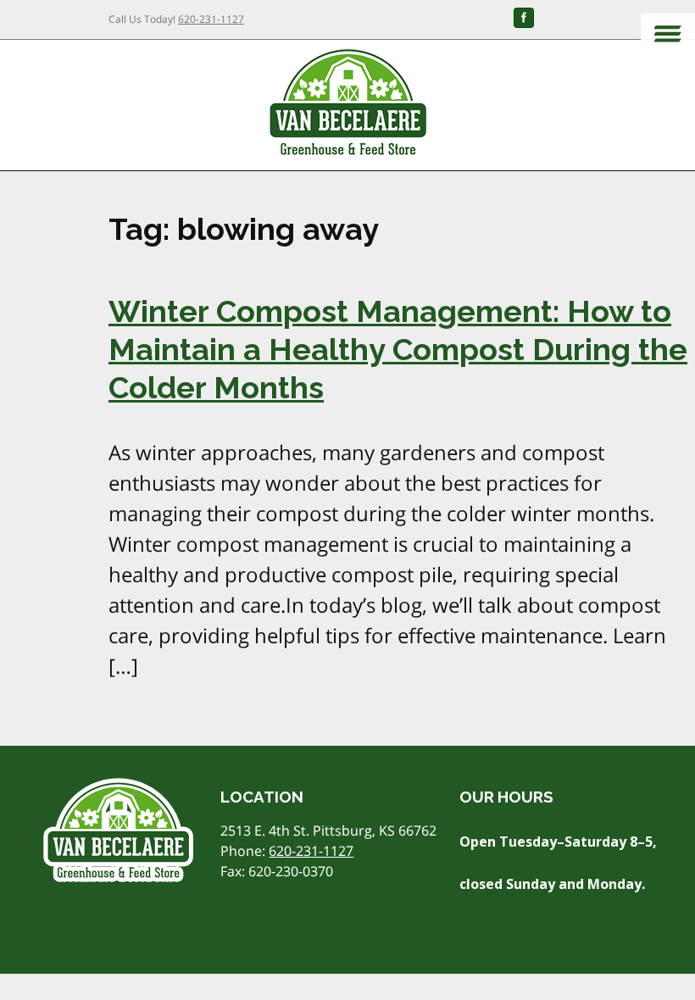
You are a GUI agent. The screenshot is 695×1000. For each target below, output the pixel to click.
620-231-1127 (211, 19)
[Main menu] (668, 35)
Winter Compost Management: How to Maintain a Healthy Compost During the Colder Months (397, 349)
